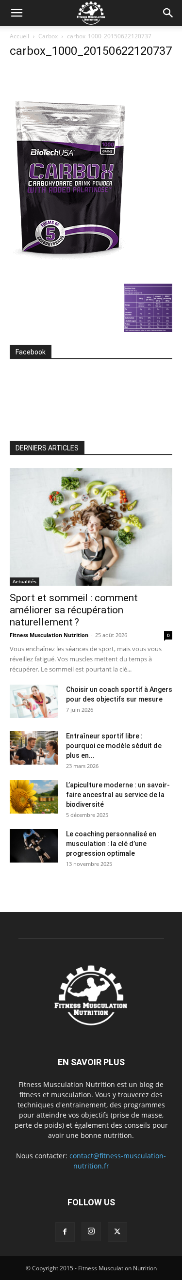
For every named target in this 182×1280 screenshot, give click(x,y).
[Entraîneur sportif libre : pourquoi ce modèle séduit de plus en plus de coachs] (34, 748)
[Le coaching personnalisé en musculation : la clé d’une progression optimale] (34, 846)
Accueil (19, 36)
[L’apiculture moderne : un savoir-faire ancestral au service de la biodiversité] (34, 797)
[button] (16, 13)
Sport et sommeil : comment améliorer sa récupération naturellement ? (74, 610)
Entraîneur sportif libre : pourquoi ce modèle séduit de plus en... (114, 745)
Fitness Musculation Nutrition (49, 635)
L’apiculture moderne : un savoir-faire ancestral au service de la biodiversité (118, 794)
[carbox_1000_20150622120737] (70, 274)
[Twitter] (117, 1232)
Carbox (48, 36)
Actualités (24, 581)
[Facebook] (65, 1232)
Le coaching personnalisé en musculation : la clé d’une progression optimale (111, 843)
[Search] (168, 13)
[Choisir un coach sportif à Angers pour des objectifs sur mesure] (34, 701)
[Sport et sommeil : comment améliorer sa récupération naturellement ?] (91, 527)
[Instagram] (91, 1231)
